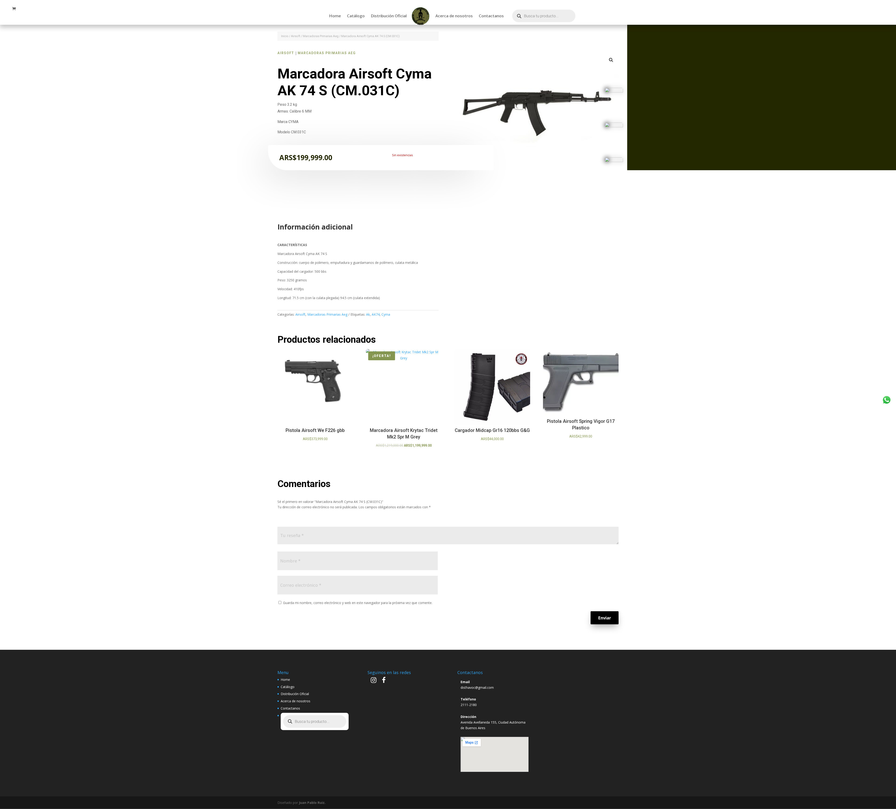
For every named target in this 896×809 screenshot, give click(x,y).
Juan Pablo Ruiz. (312, 802)
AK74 (376, 314)
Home (335, 16)
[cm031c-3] (614, 161)
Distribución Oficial (389, 16)
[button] (611, 60)
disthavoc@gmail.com (477, 687)
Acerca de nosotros (454, 16)
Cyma (386, 314)
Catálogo (356, 16)
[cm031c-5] (614, 91)
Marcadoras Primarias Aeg (321, 36)
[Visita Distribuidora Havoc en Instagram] (373, 681)
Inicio (284, 36)
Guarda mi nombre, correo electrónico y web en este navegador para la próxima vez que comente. (357, 603)
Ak (368, 314)
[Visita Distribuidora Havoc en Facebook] (384, 681)
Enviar (604, 618)
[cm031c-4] (614, 126)
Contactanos (491, 16)
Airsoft (295, 36)
